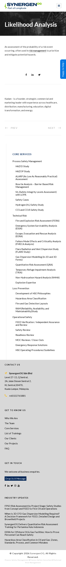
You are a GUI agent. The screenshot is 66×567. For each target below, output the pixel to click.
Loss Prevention (20, 288)
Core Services (12, 428)
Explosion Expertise (26, 282)
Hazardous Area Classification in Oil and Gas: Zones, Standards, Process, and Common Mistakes (31, 541)
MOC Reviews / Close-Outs (30, 340)
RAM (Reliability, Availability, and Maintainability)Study (32, 310)
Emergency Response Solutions (31, 345)
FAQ (7, 448)
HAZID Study (22, 166)
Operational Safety (22, 317)
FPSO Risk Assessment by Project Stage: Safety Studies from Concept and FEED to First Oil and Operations (33, 507)
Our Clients (10, 438)
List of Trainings (13, 433)
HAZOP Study (23, 171)
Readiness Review (25, 335)
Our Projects (11, 443)
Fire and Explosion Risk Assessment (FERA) (37, 220)
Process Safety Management (27, 161)
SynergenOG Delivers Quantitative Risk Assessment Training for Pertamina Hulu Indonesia (31, 525)
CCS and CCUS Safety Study (30, 209)
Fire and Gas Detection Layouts (32, 303)
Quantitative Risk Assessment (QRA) (34, 264)
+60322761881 (17, 395)
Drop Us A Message (15, 478)
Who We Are (11, 418)
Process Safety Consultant (41, 560)
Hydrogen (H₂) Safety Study (30, 204)
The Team (9, 423)
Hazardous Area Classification (31, 298)
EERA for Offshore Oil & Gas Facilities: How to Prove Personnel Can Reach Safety (32, 533)
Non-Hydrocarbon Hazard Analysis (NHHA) (38, 277)
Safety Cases (22, 199)
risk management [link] (37, 50)
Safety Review (23, 329)
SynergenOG (37, 553)
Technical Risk (19, 215)
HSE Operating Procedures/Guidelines (35, 350)
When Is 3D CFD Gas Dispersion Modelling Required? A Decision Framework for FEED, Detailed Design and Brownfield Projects (32, 516)
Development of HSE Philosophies (33, 293)
